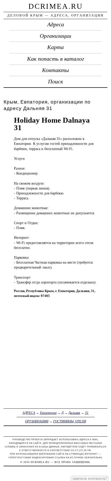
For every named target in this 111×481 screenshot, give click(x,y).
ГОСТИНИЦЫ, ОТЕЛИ (69, 421)
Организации (55, 36)
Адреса (55, 24)
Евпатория (48, 413)
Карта (55, 47)
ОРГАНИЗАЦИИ (36, 421)
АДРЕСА (28, 413)
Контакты (55, 70)
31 (87, 413)
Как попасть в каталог (55, 59)
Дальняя (74, 413)
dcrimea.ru (55, 6)
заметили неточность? (90, 478)
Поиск (55, 81)
